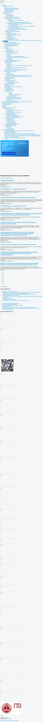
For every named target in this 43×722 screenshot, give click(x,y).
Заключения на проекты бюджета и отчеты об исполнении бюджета (20, 23)
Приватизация (10, 59)
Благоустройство (10, 52)
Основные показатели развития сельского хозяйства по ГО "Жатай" (18, 244)
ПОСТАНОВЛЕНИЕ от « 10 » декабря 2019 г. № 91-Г (13, 206)
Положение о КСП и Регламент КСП (16, 20)
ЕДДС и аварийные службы (12, 53)
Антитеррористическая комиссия (11, 44)
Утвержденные (10, 50)
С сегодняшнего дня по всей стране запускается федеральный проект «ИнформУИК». (19, 294)
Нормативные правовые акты (10, 125)
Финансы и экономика (9, 90)
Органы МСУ (5, 13)
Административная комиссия (10, 42)
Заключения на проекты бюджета (15, 24)
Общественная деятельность (10, 80)
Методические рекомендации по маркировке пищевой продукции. (18, 197)
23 (3, 281)
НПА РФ (9, 126)
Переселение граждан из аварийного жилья (15, 56)
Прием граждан (10, 38)
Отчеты (8, 72)
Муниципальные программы (10, 71)
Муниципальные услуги (9, 74)
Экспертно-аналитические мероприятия (17, 28)
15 (3, 273)
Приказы (11, 21)
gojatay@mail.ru (8, 718)
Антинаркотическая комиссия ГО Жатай (12, 43)
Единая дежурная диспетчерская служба (10, 102)
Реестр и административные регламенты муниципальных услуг (19, 76)
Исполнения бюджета (13, 25)
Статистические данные (9, 89)
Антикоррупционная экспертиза (11, 131)
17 (3, 275)
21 (3, 279)
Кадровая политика (8, 62)
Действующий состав (11, 35)
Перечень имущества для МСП (13, 115)
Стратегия (9, 99)
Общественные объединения (12, 82)
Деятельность (9, 36)
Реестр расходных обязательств (15, 94)
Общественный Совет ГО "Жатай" (11, 9)
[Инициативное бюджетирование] (8, 503)
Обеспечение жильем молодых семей (10, 304)
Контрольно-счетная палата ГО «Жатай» (12, 18)
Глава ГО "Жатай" (8, 14)
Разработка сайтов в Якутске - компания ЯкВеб (9, 720)
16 (3, 274)
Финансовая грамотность (12, 100)
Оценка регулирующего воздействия (14, 97)
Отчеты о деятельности (11, 121)
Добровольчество (10, 81)
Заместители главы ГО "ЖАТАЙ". (11, 17)
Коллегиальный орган (9, 118)
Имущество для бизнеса (9, 113)
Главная (4, 5)
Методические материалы (10, 132)
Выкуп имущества (10, 109)
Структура (9, 32)
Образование (7, 79)
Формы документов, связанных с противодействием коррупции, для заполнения (20, 133)
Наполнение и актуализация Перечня (14, 110)
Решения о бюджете (13, 95)
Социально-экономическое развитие (14, 98)
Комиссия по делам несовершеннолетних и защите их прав (16, 69)
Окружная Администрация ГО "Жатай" (12, 31)
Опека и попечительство (9, 84)
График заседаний (10, 119)
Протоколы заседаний (11, 122)
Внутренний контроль (11, 96)
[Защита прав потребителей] (8, 486)
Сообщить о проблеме (9, 153)
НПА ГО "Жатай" (10, 128)
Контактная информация (12, 114)
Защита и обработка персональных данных (11, 303)
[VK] (7, 341)
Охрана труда (7, 85)
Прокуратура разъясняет (7, 103)
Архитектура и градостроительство (11, 45)
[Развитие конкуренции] (8, 556)
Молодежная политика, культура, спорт (12, 70)
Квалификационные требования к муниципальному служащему (19, 65)
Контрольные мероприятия (14, 27)
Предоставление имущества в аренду (14, 112)
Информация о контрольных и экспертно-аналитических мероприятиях (21, 26)
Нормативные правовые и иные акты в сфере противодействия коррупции (19, 130)
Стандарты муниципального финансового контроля (19, 22)
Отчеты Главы (10, 16)
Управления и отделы (11, 33)
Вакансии (9, 63)
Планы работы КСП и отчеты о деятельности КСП (17, 29)
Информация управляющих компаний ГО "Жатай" (12, 305)
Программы (9, 73)
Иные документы (10, 120)
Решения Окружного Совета (12, 39)
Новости (8, 54)
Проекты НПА (10, 49)
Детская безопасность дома (8, 298)
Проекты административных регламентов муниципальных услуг (19, 75)
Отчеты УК (9, 55)
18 (3, 276)
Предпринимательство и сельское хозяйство (13, 86)
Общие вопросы (10, 111)
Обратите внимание (6, 306)
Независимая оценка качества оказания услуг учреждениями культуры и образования (19, 307)
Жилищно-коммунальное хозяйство (12, 51)
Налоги (10, 92)
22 (3, 280)
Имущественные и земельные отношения (13, 60)
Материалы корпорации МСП (10, 124)
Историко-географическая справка (11, 8)
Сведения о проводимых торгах (13, 117)
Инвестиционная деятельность (11, 61)
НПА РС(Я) (9, 127)
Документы (9, 19)
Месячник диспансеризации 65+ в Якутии (11, 295)
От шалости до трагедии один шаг (9, 299)
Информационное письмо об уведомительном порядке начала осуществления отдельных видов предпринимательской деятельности (21, 214)
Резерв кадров (10, 68)
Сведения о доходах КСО (12, 30)
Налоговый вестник (6, 104)
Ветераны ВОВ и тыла (9, 12)
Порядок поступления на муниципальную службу (16, 67)
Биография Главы (10, 15)
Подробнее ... (3, 185)
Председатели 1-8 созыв (11, 37)
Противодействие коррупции (8, 129)
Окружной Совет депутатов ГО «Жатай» (13, 34)
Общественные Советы (9, 83)
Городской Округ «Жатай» (8, 6)
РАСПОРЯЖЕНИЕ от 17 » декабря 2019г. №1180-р (13, 189)
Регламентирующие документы (13, 123)
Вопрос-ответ (7, 108)
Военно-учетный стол (9, 46)
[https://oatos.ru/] (9, 626)
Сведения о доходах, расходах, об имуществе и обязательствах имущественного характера (24, 40)
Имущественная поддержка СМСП (9, 107)
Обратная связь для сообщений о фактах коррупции (15, 137)
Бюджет (8, 91)
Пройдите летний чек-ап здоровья (9, 291)
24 (3, 282)
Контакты (9, 66)
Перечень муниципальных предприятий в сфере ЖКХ (17, 57)
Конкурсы (5, 105)
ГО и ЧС (6, 47)
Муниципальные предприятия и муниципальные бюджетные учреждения (17, 101)
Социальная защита (8, 88)
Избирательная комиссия (9, 10)
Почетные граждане (9, 11)
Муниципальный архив (9, 77)
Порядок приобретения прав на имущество (15, 116)
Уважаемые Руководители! (7, 180)
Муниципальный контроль (10, 78)
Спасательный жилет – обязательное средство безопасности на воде (16, 300)
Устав (6, 7)
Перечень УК (9, 58)
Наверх (1, 715)
